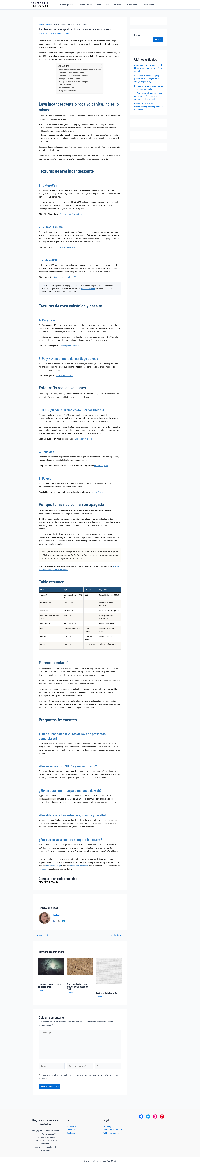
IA (159, 5)
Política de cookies (111, 1133)
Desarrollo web (102, 5)
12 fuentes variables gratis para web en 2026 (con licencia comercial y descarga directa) (148, 96)
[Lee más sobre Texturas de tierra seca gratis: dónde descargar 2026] (80, 966)
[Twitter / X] (59, 921)
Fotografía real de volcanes (70, 79)
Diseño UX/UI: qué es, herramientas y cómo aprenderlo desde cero (148, 106)
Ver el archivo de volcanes (86, 439)
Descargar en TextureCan (71, 214)
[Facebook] (40, 882)
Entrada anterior (41, 935)
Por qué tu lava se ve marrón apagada (74, 82)
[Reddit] (52, 882)
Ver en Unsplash (101, 465)
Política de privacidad (112, 1130)
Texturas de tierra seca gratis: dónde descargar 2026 (78, 986)
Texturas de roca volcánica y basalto (73, 76)
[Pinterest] (45, 882)
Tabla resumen (65, 85)
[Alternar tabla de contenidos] (98, 66)
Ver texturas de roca (64, 375)
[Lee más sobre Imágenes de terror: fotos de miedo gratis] (51, 966)
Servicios (71, 1130)
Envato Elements (88, 288)
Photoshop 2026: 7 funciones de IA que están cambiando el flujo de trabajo (148, 68)
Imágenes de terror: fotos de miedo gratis (50, 985)
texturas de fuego (53, 866)
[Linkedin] (47, 882)
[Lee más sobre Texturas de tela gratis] (109, 971)
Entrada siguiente (118, 935)
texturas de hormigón (78, 866)
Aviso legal (107, 1126)
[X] (42, 882)
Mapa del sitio (73, 1126)
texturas (42, 869)
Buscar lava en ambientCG (64, 277)
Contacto (71, 1133)
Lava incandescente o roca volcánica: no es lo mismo (80, 70)
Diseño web (84, 5)
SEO (165, 5)
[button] (74, 4)
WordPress (132, 5)
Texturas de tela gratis (106, 993)
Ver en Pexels (97, 492)
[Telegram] (57, 882)
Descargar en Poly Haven (70, 345)
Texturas (41, 990)
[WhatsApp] (54, 882)
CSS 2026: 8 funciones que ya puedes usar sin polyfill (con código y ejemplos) (147, 78)
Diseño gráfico (66, 5)
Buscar (137, 35)
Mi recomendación (66, 88)
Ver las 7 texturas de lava (64, 247)
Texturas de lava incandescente (71, 73)
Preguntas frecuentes (67, 91)
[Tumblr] (49, 882)
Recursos (117, 5)
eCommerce (148, 5)
